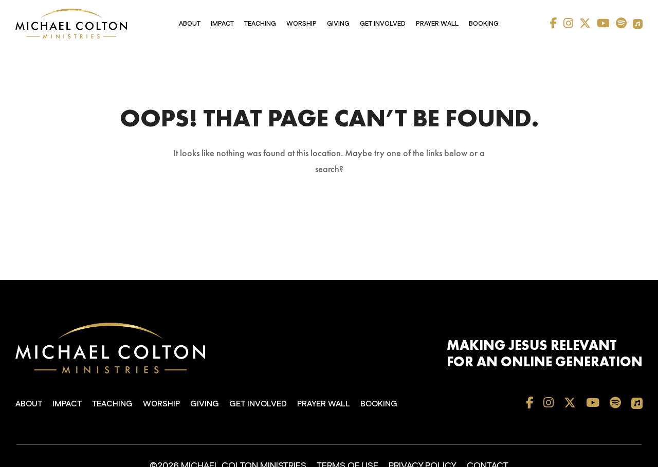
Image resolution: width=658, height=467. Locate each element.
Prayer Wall (437, 23)
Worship (301, 23)
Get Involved (383, 23)
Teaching (260, 23)
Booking (484, 23)
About (189, 23)
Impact (222, 23)
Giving (338, 23)
